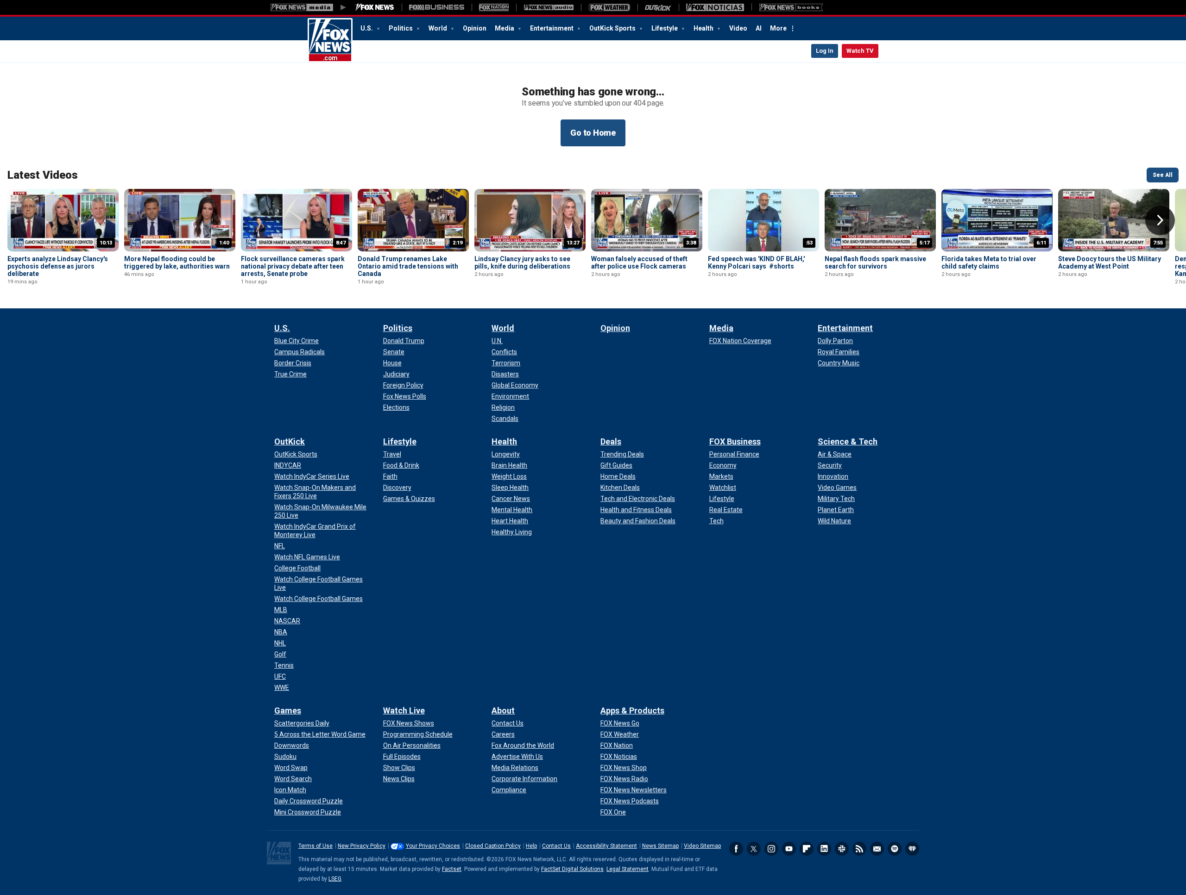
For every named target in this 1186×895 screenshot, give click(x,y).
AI (759, 28)
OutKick (289, 441)
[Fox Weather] (609, 7)
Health (704, 28)
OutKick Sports (613, 28)
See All (1163, 175)
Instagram (771, 849)
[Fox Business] (436, 7)
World (438, 28)
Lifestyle (665, 28)
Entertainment (552, 28)
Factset (451, 869)
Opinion (474, 28)
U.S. (367, 28)
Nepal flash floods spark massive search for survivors (875, 262)
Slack (842, 849)
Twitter (754, 849)
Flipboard (807, 849)
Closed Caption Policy (493, 846)
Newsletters (877, 849)
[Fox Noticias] (715, 7)
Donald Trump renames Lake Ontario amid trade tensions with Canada (408, 266)
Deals (610, 441)
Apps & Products (632, 710)
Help (531, 846)
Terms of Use (315, 846)
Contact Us (556, 846)
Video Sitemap (702, 846)
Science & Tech (847, 441)
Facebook (736, 849)
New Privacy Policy (361, 846)
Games (287, 710)
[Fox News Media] (374, 7)
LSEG (334, 879)
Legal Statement (627, 869)
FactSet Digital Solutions (572, 869)
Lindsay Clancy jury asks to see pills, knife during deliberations (522, 262)
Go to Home (593, 133)
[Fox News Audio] (549, 7)
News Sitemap (660, 846)
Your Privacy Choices (433, 846)
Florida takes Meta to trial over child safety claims (988, 262)
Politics (401, 28)
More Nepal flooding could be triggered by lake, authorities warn (177, 262)
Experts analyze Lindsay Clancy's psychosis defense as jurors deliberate (57, 266)
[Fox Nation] (494, 7)
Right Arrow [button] (1160, 220)
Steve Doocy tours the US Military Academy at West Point (1109, 262)
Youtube (789, 849)
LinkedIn (824, 849)
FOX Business (735, 441)
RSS (859, 849)
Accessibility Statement (606, 846)
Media (505, 28)
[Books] (791, 7)
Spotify (895, 849)
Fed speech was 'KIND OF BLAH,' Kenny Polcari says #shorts (756, 262)
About (503, 710)
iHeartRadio (912, 849)
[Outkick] (658, 7)
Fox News (330, 40)
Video (738, 28)
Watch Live (404, 710)
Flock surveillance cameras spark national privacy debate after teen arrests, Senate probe (293, 266)
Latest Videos (42, 175)
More (778, 28)
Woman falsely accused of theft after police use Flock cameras (639, 262)
